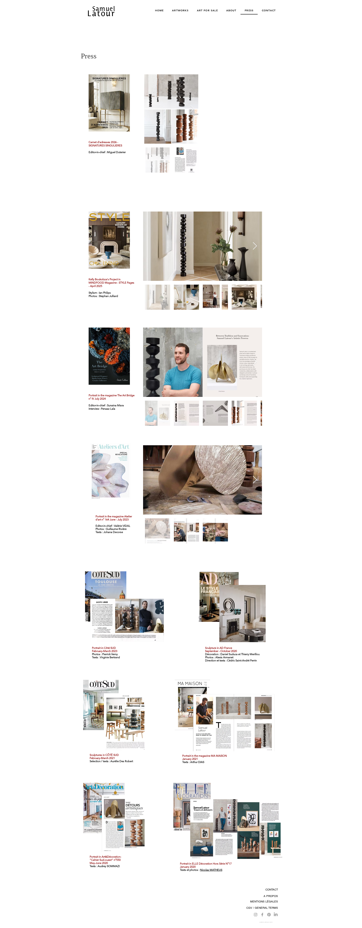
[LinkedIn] (275, 914)
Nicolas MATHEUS (211, 869)
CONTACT (271, 889)
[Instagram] (255, 914)
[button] (109, 103)
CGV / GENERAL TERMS (262, 907)
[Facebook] (262, 914)
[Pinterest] (269, 914)
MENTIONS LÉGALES (264, 901)
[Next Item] (192, 109)
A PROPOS (271, 896)
